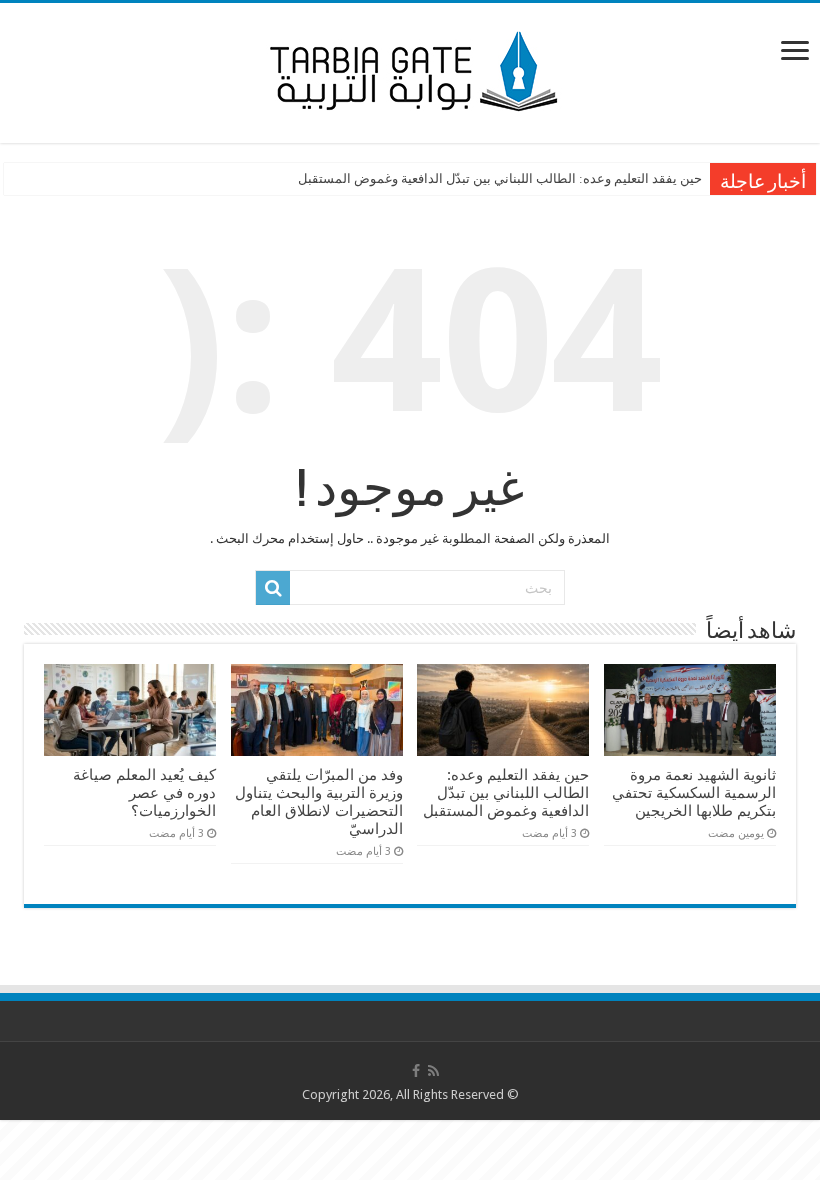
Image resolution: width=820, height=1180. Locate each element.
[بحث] (273, 588)
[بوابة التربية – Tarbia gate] (410, 69)
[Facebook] (416, 1071)
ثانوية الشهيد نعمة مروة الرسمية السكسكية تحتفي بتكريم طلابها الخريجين (694, 793)
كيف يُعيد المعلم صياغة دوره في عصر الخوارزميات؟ (144, 793)
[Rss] (433, 1071)
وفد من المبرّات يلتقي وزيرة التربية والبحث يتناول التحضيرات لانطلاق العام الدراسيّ (319, 802)
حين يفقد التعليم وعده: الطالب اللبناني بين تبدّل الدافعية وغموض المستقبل (500, 178)
